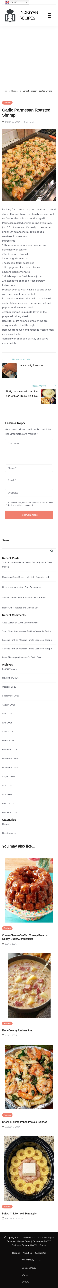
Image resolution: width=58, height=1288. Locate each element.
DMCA (25, 1281)
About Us (27, 1253)
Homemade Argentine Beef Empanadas (21, 587)
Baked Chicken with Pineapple (19, 1213)
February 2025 (9, 749)
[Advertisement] (29, 57)
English (13, 2)
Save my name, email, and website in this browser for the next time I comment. (30, 503)
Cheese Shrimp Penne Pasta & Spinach (24, 1122)
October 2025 (9, 686)
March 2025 (8, 740)
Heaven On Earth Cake (30, 657)
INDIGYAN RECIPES (29, 15)
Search (6, 540)
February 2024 (9, 812)
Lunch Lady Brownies (28, 622)
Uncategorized (9, 833)
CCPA (25, 1274)
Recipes (7, 102)
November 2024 (10, 767)
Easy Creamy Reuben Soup (17, 1030)
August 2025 (8, 704)
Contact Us (40, 1253)
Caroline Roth (8, 640)
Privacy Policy (27, 1259)
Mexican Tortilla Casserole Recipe (34, 631)
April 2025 (7, 731)
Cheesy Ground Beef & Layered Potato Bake (24, 597)
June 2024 (7, 794)
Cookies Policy (29, 1267)
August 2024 (8, 776)
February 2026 (9, 668)
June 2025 (7, 722)
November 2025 (10, 677)
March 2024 (8, 803)
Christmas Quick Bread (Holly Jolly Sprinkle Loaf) (26, 577)
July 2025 (7, 713)
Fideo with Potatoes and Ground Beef (20, 607)
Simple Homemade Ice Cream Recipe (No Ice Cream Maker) (27, 564)
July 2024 (7, 785)
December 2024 (10, 758)
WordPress (40, 1245)
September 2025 (10, 695)
